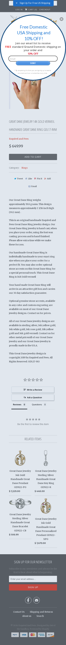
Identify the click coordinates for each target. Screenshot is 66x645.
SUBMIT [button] (33, 63)
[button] (61, 19)
